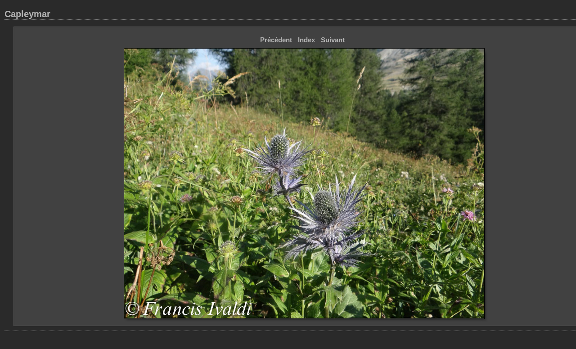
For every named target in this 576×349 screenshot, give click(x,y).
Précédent (276, 40)
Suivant (333, 40)
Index (306, 40)
